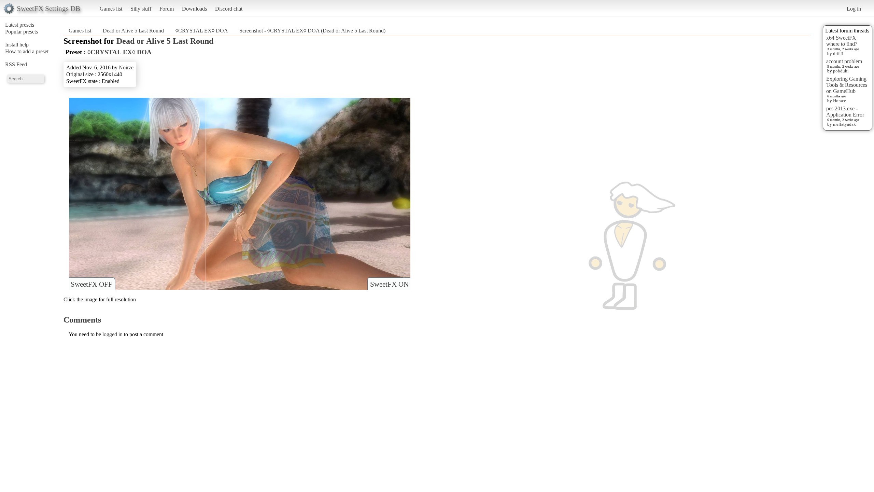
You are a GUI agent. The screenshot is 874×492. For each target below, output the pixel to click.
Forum (166, 9)
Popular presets (21, 32)
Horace (839, 100)
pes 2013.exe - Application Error (845, 112)
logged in (112, 334)
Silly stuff (140, 9)
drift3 (838, 53)
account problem (844, 61)
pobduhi (841, 70)
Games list (111, 9)
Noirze (126, 67)
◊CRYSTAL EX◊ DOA (202, 30)
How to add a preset (26, 51)
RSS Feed (16, 64)
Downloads (194, 9)
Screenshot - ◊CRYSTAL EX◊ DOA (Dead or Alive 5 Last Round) (312, 30)
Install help (17, 44)
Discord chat (228, 9)
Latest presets (19, 25)
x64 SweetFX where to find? (841, 41)
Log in (854, 9)
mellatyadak (844, 124)
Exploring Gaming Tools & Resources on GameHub (846, 85)
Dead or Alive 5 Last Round (133, 30)
